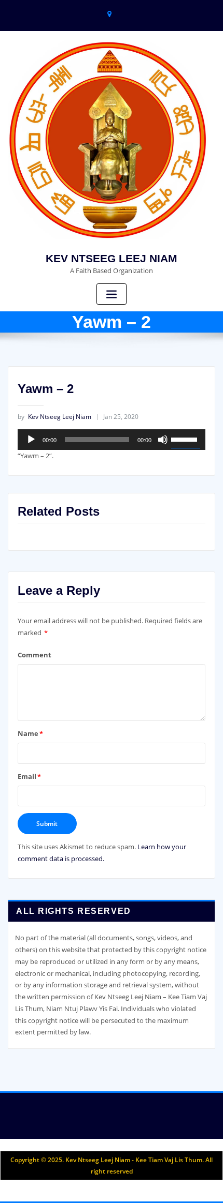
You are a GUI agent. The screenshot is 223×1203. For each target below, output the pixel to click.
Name (30, 733)
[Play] (31, 439)
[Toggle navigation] (111, 294)
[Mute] (163, 439)
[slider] (185, 438)
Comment (34, 654)
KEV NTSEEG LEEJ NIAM (111, 258)
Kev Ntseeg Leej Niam (54, 416)
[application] (111, 439)
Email (29, 776)
